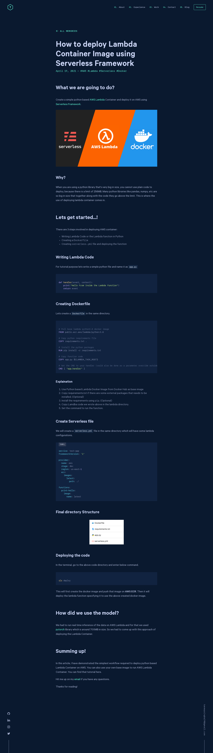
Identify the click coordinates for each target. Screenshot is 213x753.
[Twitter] (8, 733)
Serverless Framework (68, 104)
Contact (172, 7)
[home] (10, 7)
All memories (69, 31)
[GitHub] (8, 713)
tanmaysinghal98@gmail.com (204, 720)
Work (156, 7)
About (122, 7)
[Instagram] (8, 727)
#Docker (121, 71)
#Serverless (107, 71)
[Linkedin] (8, 720)
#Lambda (93, 71)
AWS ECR (130, 591)
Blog (187, 7)
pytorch (60, 629)
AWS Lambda (97, 100)
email (77, 679)
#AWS (83, 71)
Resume (199, 7)
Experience (139, 7)
